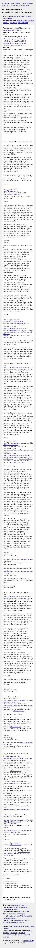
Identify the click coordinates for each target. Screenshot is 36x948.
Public (23, 3)
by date (29, 930)
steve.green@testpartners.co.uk (14, 39)
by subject (13, 933)
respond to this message (20, 926)
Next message (22, 20)
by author (22, 933)
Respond (28, 16)
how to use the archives (15, 935)
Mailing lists (15, 3)
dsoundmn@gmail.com (10, 450)
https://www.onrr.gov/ (11, 783)
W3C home (5, 3)
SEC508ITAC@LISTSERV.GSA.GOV (13, 820)
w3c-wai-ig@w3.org (18, 45)
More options (7, 18)
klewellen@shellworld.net (12, 30)
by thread (6, 933)
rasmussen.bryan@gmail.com (13, 321)
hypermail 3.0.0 (28, 941)
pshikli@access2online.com (13, 443)
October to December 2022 (20, 5)
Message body (19, 16)
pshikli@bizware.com (11, 43)
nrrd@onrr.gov (8, 809)
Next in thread (23, 23)
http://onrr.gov (18, 462)
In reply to (13, 23)
